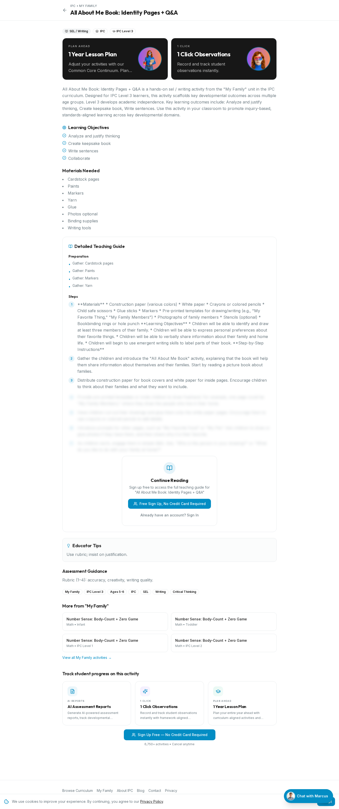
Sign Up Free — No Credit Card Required (172, 735)
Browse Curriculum (77, 790)
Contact (154, 790)
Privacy (171, 790)
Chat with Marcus (312, 796)
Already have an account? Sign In (169, 515)
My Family (88, 6)
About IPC (125, 790)
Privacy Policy (151, 801)
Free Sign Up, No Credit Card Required (172, 504)
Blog (140, 790)
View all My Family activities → (87, 657)
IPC (73, 6)
